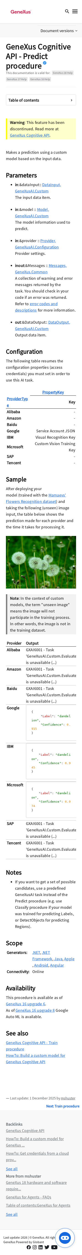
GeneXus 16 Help (40, 79)
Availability (20, 988)
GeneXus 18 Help (63, 72)
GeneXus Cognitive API (29, 135)
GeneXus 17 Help (17, 79)
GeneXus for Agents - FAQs (28, 1197)
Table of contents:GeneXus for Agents (38, 1205)
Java (58, 958)
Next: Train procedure (62, 1106)
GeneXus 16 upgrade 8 (35, 1010)
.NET (36, 952)
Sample (16, 479)
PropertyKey (53, 392)
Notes (14, 872)
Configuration (24, 351)
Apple (69, 958)
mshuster (68, 1098)
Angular (57, 965)
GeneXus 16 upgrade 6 (25, 1004)
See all (12, 1168)
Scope (14, 943)
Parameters (21, 175)
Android (41, 965)
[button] (59, 30)
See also (17, 1033)
